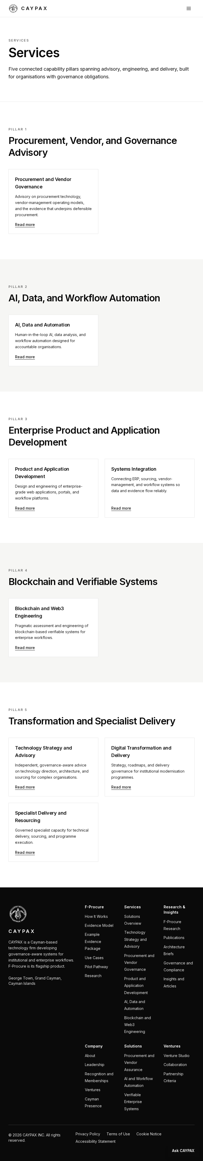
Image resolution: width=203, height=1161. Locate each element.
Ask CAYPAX (183, 1150)
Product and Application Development (136, 985)
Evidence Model (99, 925)
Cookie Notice (149, 1134)
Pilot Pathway (96, 966)
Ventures (92, 1089)
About (90, 1055)
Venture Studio (177, 1055)
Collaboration (175, 1064)
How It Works (96, 916)
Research (93, 975)
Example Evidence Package (93, 941)
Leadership (94, 1064)
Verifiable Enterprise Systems (133, 1101)
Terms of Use (118, 1134)
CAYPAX (34, 8)
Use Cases (94, 957)
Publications (174, 937)
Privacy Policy (88, 1134)
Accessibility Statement (96, 1141)
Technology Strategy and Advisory (135, 939)
